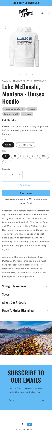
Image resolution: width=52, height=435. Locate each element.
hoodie (31, 109)
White (8, 145)
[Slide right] (32, 74)
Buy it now (26, 193)
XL (33, 156)
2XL (44, 156)
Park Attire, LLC (29, 429)
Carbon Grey (25, 145)
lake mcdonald (11, 114)
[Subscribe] (43, 400)
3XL (7, 162)
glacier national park (14, 109)
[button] (3, 13)
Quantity (6, 169)
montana (27, 114)
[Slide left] (19, 74)
